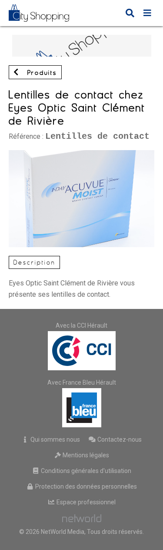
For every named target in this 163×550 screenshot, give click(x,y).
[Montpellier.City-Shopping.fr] (45, 13)
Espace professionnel (85, 502)
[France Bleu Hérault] (81, 407)
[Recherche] (130, 14)
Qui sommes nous (54, 439)
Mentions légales (85, 455)
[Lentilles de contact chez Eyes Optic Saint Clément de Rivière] (81, 154)
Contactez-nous (119, 439)
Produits (40, 73)
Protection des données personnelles (85, 486)
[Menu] (147, 14)
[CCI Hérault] (82, 350)
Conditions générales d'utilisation (85, 470)
